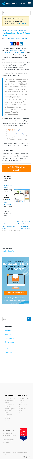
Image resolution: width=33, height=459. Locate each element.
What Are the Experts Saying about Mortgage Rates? (8, 226)
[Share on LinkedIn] (21, 43)
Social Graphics (10, 400)
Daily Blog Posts (10, 398)
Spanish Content (7, 419)
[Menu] (28, 3)
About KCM (23, 395)
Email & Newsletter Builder (8, 414)
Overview (9, 395)
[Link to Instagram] (24, 457)
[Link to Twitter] (21, 457)
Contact (21, 411)
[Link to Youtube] (26, 457)
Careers (21, 413)
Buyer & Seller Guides (9, 406)
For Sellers (14, 30)
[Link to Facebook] (19, 457)
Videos (7, 402)
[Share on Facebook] (11, 43)
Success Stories (24, 398)
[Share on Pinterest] (17, 43)
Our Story (22, 400)
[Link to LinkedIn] (29, 457)
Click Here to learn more (7, 202)
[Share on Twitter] (14, 43)
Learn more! (22, 23)
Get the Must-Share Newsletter (16, 168)
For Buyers (6, 30)
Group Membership (23, 408)
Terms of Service (10, 455)
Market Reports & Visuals (10, 409)
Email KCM (6, 442)
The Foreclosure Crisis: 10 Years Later (16, 34)
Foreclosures (22, 30)
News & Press (23, 405)
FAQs (20, 402)
